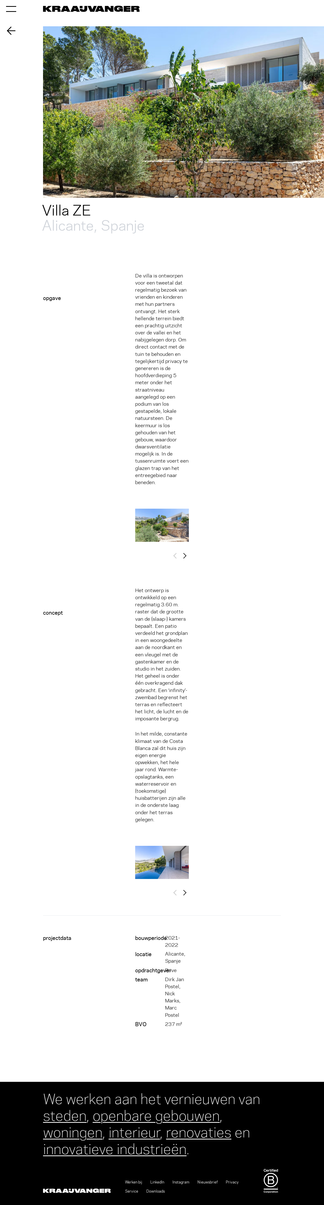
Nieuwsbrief (207, 1182)
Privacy (232, 1182)
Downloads (155, 1191)
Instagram (180, 1182)
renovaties (198, 1131)
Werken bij (133, 1182)
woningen (73, 1131)
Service (131, 1191)
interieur (134, 1131)
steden (65, 1114)
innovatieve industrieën (115, 1147)
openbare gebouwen (156, 1114)
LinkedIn (157, 1182)
